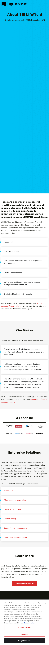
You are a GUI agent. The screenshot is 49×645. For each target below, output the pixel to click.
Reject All (24, 634)
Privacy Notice (29, 623)
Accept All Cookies (24, 641)
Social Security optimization (15, 528)
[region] (24, 622)
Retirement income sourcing (15, 537)
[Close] (45, 603)
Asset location (9, 491)
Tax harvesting (10, 519)
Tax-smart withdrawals (13, 509)
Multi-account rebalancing (15, 500)
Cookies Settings (24, 627)
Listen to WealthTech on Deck (24, 583)
